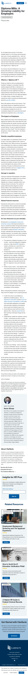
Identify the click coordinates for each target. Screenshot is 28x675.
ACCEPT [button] (21, 672)
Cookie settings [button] (13, 672)
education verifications (18, 229)
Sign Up (14, 496)
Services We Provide (6, 467)
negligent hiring (21, 168)
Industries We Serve (6, 469)
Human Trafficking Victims (15, 654)
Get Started (20, 3)
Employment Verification (7, 513)
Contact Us (14, 658)
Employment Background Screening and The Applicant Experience (14, 528)
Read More (6, 542)
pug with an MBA (10, 100)
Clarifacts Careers (14, 656)
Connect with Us (14, 661)
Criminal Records (6, 584)
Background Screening (7, 510)
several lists (20, 311)
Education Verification (6, 17)
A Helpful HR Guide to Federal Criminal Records (12, 601)
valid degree (20, 113)
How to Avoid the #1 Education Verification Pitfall (13, 565)
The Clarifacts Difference (7, 471)
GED (17, 244)
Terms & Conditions (21, 664)
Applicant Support (14, 652)
